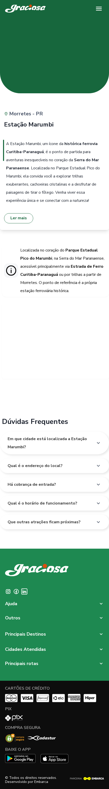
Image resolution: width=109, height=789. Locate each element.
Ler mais (18, 218)
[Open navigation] (99, 9)
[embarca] (87, 778)
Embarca (41, 781)
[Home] (25, 8)
